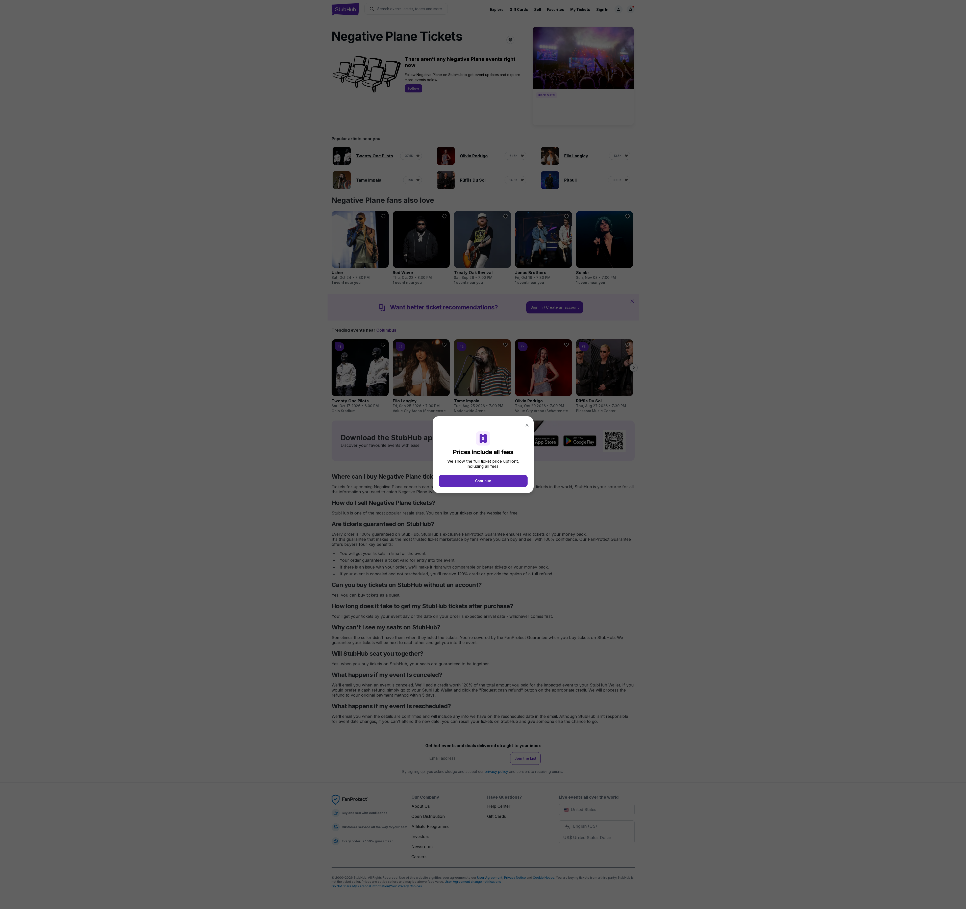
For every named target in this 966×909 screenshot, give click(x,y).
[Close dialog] (527, 425)
